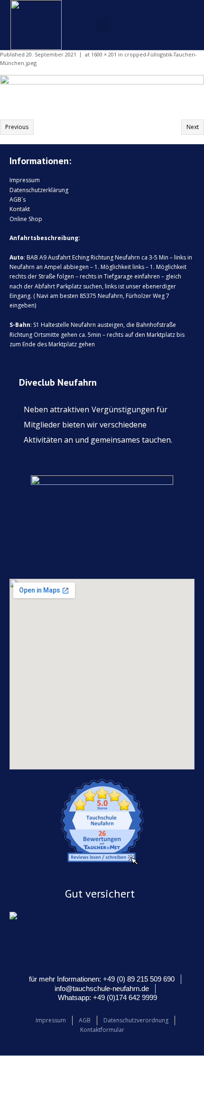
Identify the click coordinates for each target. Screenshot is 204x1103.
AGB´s (17, 199)
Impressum (24, 180)
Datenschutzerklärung (38, 190)
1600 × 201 (104, 54)
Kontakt (19, 209)
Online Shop (25, 219)
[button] (102, 25)
